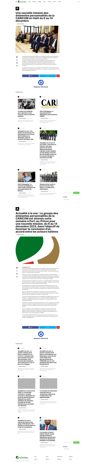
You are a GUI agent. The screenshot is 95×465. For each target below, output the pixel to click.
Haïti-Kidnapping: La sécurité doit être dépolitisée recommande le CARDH (48, 114)
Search (76, 192)
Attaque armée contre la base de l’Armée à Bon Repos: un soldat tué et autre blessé (47, 186)
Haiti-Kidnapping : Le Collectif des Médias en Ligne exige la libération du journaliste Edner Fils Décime (26, 187)
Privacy (47, 456)
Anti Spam (71, 456)
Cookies (35, 459)
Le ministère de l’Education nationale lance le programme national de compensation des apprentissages (48, 394)
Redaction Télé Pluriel (20, 23)
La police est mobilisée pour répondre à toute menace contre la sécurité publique (26, 114)
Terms (35, 456)
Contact (70, 459)
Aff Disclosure (59, 456)
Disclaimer (59, 459)
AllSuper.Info (28, 460)
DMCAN (47, 459)
